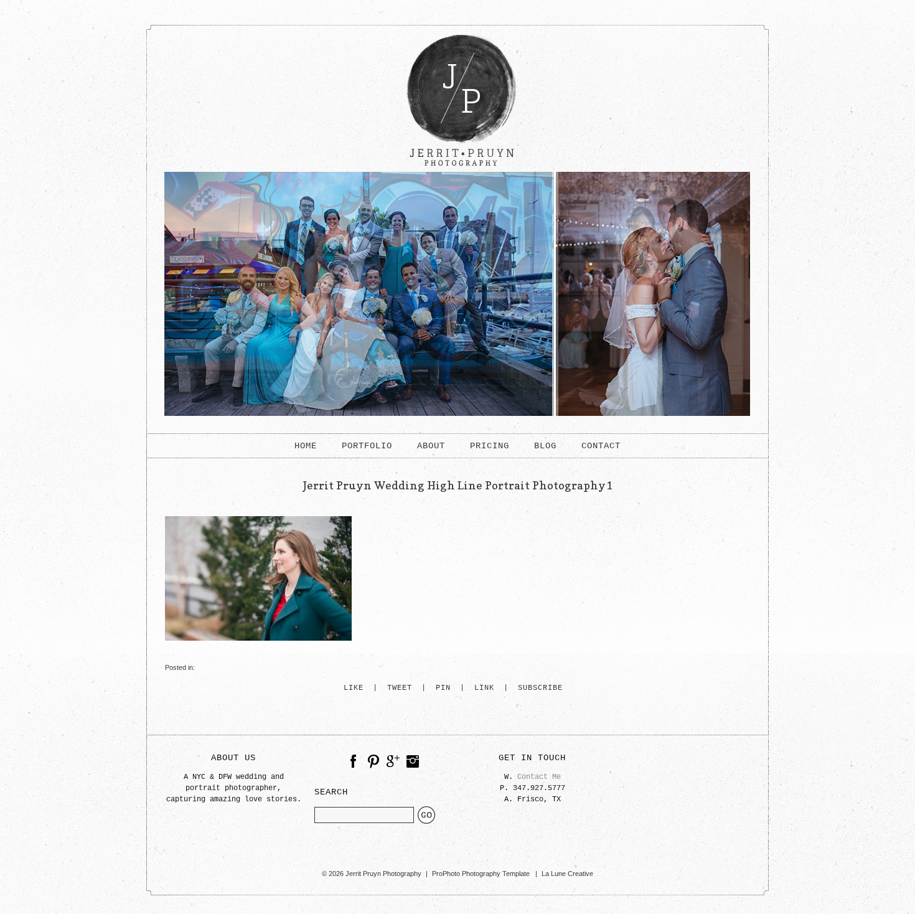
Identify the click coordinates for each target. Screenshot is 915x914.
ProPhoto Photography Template (481, 873)
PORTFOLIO (367, 445)
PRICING (489, 445)
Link (484, 688)
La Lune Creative (567, 873)
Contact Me (539, 777)
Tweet (399, 688)
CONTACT (601, 445)
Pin (443, 688)
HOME (305, 445)
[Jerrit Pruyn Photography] (457, 169)
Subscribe (540, 688)
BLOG (545, 445)
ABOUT (431, 445)
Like (354, 688)
